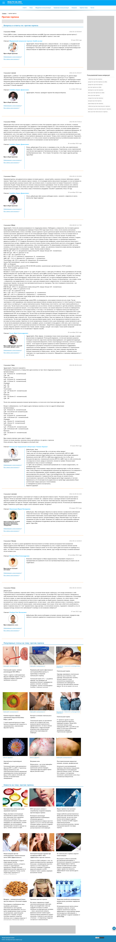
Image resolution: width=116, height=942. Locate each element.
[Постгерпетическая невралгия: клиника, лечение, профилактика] (69, 747)
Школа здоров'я (8, 757)
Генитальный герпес (63, 671)
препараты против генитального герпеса (99, 109)
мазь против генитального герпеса (97, 111)
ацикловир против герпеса (95, 103)
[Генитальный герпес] (69, 655)
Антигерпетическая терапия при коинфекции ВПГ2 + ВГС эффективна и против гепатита (40, 855)
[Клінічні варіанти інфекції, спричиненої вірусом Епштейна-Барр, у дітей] (16, 701)
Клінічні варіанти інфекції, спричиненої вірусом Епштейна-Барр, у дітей (14, 717)
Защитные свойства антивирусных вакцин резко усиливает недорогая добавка (68, 901)
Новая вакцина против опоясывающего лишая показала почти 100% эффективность (14, 855)
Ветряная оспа (35, 761)
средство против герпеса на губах (97, 81)
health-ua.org (15, 2)
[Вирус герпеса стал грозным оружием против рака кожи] (69, 797)
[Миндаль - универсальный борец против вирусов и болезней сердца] (16, 888)
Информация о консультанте (12, 57)
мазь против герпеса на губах (96, 92)
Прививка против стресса (38, 899)
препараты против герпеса (95, 90)
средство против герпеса (95, 84)
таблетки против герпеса (95, 79)
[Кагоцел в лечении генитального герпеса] (43, 701)
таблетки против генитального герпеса (99, 106)
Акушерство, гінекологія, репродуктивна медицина (68, 666)
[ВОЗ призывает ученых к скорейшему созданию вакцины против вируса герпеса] (43, 797)
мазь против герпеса (94, 95)
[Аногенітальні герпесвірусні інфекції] (16, 747)
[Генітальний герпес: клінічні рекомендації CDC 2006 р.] (16, 655)
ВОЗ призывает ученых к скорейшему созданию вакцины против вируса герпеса (40, 810)
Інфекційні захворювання (10, 666)
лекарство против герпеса (95, 98)
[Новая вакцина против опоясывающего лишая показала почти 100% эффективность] (16, 842)
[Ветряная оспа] (43, 747)
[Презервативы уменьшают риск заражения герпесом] (16, 797)
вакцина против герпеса (95, 100)
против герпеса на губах (94, 87)
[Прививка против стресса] (43, 888)
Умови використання (8, 937)
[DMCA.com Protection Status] (99, 938)
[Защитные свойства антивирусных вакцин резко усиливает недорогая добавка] (69, 888)
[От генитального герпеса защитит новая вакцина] (69, 842)
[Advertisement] (100, 43)
